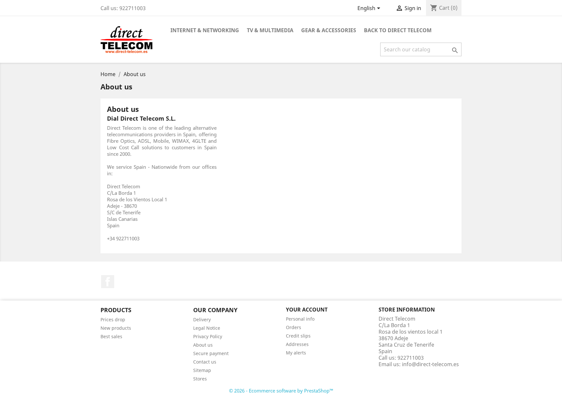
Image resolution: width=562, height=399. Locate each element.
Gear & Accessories (328, 30)
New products (115, 328)
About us (203, 345)
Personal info (300, 319)
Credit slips (298, 336)
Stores (200, 379)
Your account (307, 309)
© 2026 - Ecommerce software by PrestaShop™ (281, 390)
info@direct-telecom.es (430, 364)
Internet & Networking (204, 30)
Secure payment (211, 353)
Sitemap (202, 370)
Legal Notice (206, 328)
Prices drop (112, 319)
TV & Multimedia (270, 30)
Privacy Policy (207, 336)
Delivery (202, 319)
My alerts (296, 353)
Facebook (107, 281)
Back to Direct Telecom (398, 30)
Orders (293, 327)
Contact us (204, 362)
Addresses (297, 344)
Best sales (111, 336)
